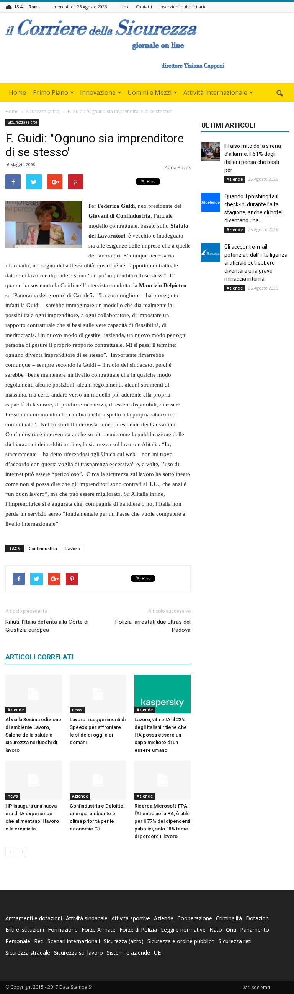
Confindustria (43, 548)
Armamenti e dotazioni (33, 918)
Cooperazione (194, 918)
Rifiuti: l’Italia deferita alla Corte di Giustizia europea (46, 625)
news (77, 709)
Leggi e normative (183, 929)
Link (124, 7)
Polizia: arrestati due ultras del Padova (153, 625)
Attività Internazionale (215, 92)
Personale (17, 941)
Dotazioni (258, 918)
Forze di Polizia (138, 929)
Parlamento (254, 929)
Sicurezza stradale (27, 952)
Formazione (63, 929)
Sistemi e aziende (128, 952)
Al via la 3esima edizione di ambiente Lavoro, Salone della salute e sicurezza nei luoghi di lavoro (33, 735)
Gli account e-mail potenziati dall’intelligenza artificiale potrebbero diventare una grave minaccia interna (255, 263)
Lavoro (72, 548)
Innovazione (98, 92)
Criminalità (229, 918)
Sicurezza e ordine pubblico (181, 941)
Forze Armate (99, 929)
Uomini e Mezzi (149, 92)
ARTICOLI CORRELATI (39, 657)
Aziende (16, 709)
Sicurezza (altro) (22, 122)
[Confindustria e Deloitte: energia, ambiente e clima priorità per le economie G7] (98, 780)
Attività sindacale (87, 918)
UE (157, 952)
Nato (215, 929)
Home (17, 92)
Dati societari (256, 987)
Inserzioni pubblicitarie (183, 7)
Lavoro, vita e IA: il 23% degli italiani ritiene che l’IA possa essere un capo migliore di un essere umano (160, 735)
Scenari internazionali (73, 941)
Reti (39, 941)
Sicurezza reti (235, 941)
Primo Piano (50, 92)
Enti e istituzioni (24, 929)
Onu (231, 929)
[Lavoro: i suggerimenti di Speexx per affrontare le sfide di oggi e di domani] (98, 694)
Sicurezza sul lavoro (78, 952)
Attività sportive (130, 918)
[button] (279, 93)
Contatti (144, 7)
